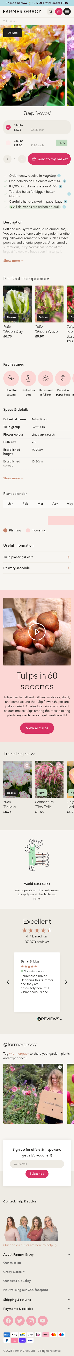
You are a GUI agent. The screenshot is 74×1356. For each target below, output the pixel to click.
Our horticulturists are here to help (28, 1245)
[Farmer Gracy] (22, 11)
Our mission (12, 1263)
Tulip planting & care (18, 557)
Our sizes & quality (17, 1281)
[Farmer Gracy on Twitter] (20, 1321)
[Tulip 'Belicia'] (17, 779)
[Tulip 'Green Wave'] (49, 304)
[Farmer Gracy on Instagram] (31, 1321)
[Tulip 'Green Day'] (17, 304)
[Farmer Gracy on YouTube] (43, 1321)
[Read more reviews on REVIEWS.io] (49, 1019)
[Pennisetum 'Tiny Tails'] (49, 779)
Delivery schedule (16, 568)
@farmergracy (19, 1053)
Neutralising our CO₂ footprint (25, 1290)
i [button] (64, 181)
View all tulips (37, 728)
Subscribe (37, 1174)
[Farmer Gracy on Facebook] (8, 1321)
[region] (37, 982)
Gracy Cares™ (14, 1272)
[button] (67, 11)
